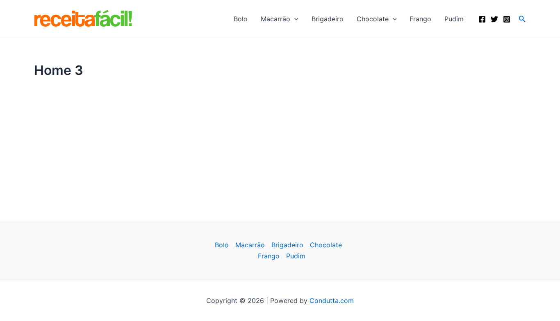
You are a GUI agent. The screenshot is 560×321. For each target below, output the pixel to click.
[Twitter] (494, 19)
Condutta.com (332, 300)
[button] (294, 18)
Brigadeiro (328, 19)
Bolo (241, 19)
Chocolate (373, 19)
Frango (420, 19)
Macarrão (275, 19)
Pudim (454, 19)
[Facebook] (482, 19)
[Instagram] (506, 19)
